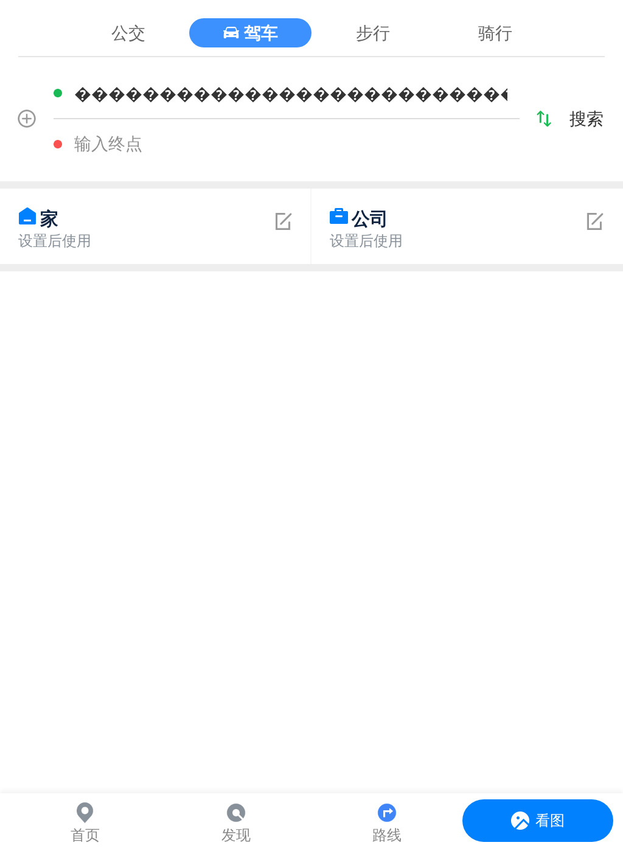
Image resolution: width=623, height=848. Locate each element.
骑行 (495, 33)
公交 (128, 33)
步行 (373, 33)
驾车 (261, 33)
